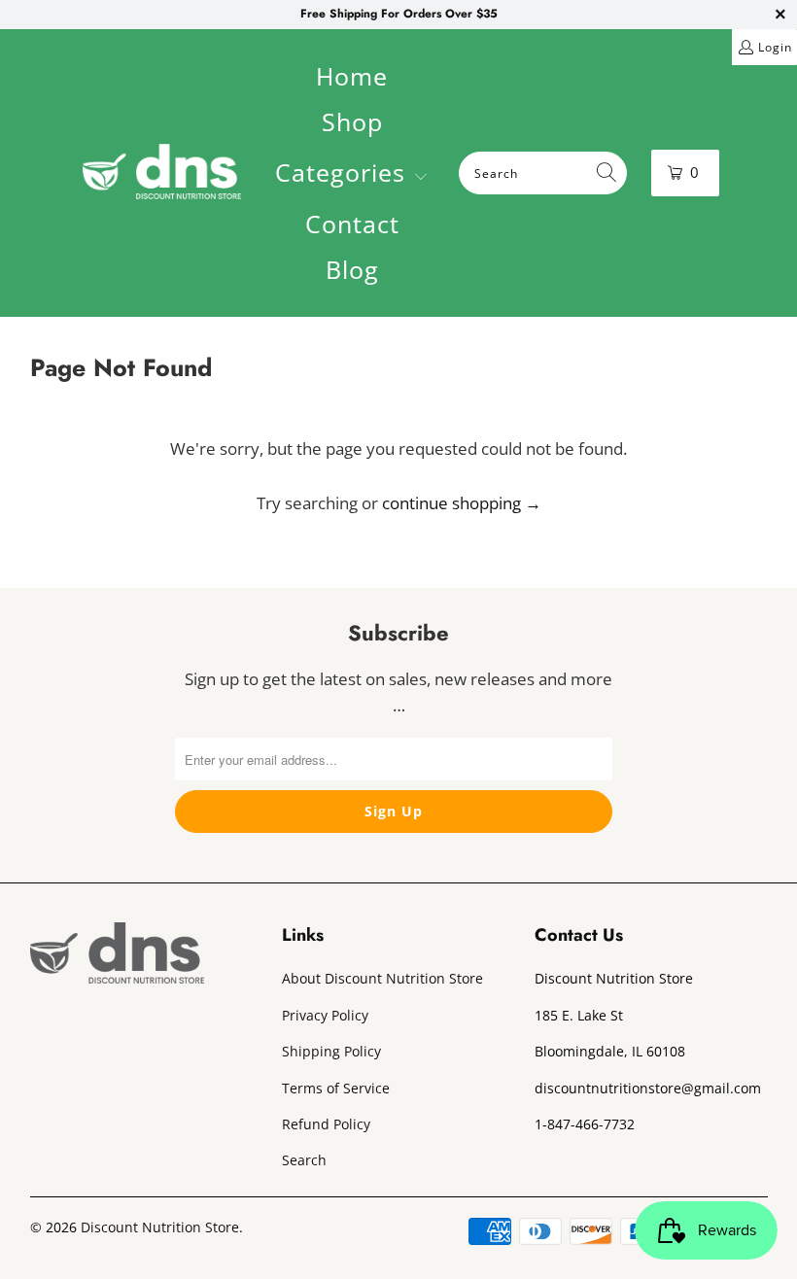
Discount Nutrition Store (160, 1227)
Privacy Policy (325, 1015)
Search (304, 1160)
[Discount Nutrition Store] (162, 173)
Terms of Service (336, 1088)
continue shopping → (461, 503)
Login (775, 47)
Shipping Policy (331, 1051)
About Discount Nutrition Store (382, 978)
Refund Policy (326, 1124)
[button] (351, 175)
